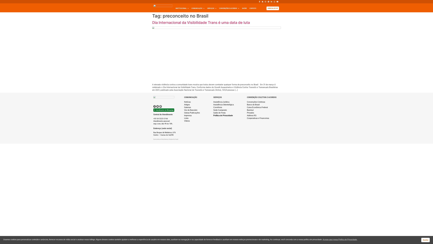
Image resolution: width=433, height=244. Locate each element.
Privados (250, 113)
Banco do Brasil (253, 105)
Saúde (244, 8)
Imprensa (188, 115)
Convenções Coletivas (256, 102)
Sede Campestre (220, 110)
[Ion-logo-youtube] (277, 1)
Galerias (187, 107)
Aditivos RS (251, 115)
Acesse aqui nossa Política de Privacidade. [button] (340, 239)
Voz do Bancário (190, 110)
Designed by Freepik (173, 139)
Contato (253, 8)
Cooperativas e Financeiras (258, 118)
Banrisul (250, 110)
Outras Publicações (192, 113)
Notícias (187, 102)
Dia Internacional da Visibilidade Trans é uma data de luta (201, 22)
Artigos (187, 105)
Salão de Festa (219, 113)
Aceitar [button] (425, 240)
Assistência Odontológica (223, 105)
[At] (268, 1)
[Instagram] (265, 1)
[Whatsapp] (274, 1)
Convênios (217, 107)
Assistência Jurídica (221, 102)
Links (186, 118)
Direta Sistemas (165, 139)
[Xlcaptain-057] (262, 1)
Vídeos (187, 121)
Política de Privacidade (223, 115)
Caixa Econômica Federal (257, 107)
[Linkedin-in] (271, 1)
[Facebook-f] (259, 1)
